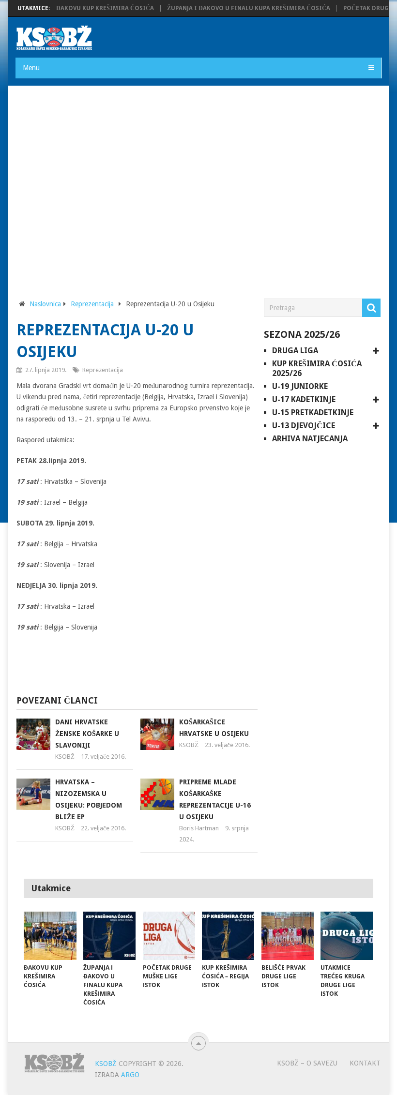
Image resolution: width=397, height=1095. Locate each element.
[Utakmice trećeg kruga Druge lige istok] (347, 936)
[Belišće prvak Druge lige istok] (287, 936)
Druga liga (295, 350)
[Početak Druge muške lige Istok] (169, 936)
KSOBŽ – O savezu (307, 1063)
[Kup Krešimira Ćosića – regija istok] (228, 936)
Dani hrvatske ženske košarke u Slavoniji (87, 733)
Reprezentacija (92, 304)
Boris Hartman (199, 828)
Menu (31, 68)
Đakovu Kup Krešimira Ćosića (94, 8)
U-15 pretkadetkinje (312, 412)
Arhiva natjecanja (310, 438)
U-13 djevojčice (303, 425)
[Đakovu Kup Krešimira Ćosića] (50, 936)
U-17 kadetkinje (304, 399)
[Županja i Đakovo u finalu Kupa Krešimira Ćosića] (109, 936)
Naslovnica (45, 304)
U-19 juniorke (300, 386)
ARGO (130, 1075)
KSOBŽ (65, 756)
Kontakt (365, 1063)
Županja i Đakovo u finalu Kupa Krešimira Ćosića (237, 8)
